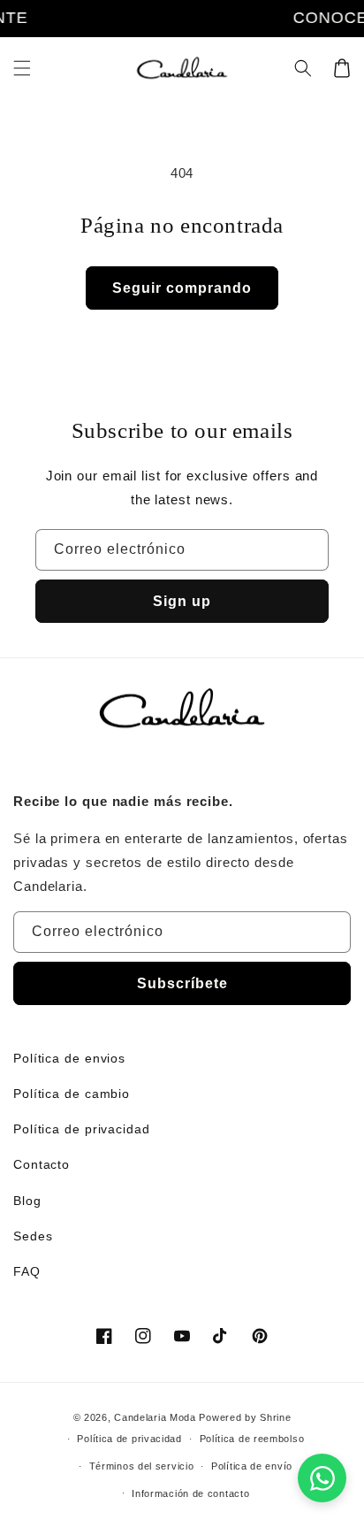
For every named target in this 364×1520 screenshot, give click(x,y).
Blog (27, 1201)
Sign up (182, 601)
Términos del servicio (141, 1466)
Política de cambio (71, 1093)
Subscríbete (182, 983)
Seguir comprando (182, 288)
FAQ (27, 1271)
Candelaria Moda (155, 1417)
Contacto (41, 1164)
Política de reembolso (252, 1438)
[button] (22, 68)
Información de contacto (190, 1493)
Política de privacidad (81, 1129)
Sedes (33, 1236)
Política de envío (251, 1466)
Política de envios (69, 1058)
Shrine (275, 1417)
